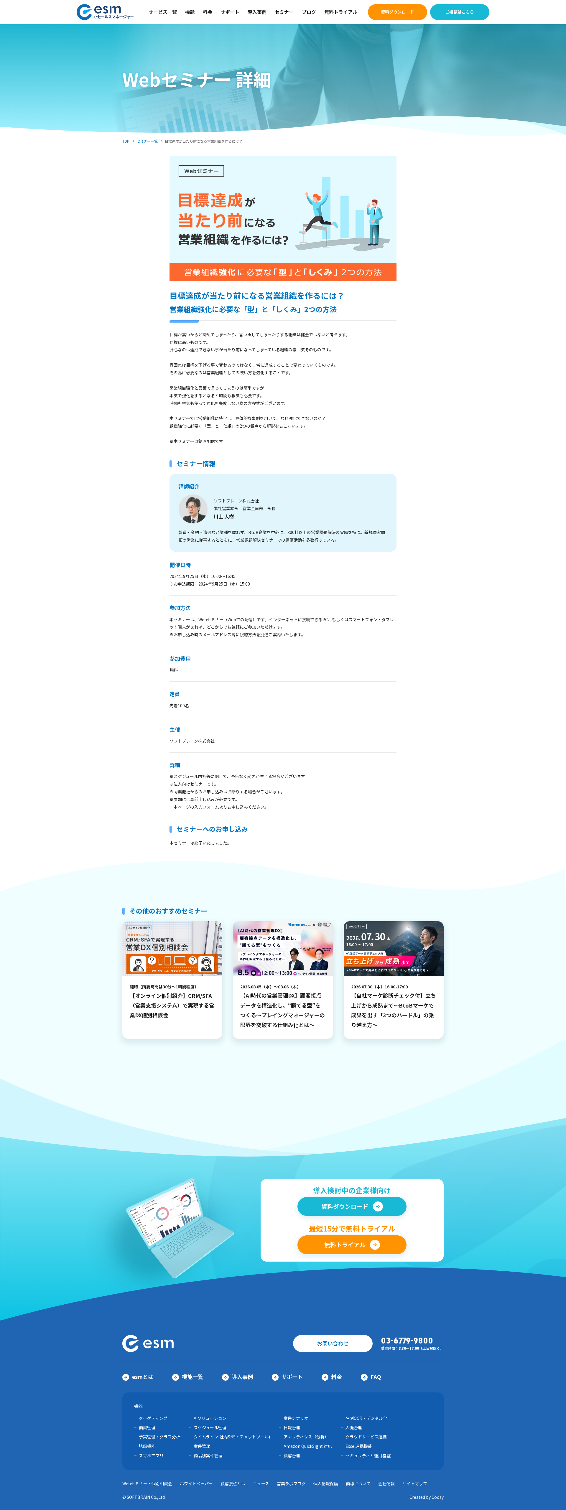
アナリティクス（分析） (306, 1437)
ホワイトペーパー (196, 1483)
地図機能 (147, 1446)
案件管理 (202, 1446)
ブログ (309, 11)
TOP (125, 141)
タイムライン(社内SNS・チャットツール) (232, 1437)
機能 (190, 11)
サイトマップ (414, 1483)
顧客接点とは (233, 1483)
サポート (230, 11)
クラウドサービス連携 (366, 1437)
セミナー (284, 11)
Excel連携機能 (358, 1446)
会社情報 (386, 1483)
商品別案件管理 (208, 1455)
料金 (207, 11)
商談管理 (147, 1427)
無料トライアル (340, 11)
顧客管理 (292, 1455)
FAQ (376, 1376)
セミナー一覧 (147, 141)
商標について (358, 1483)
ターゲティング (153, 1418)
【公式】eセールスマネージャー (105, 12)
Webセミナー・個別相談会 (147, 1483)
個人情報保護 (325, 1483)
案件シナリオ (296, 1418)
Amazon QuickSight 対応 (308, 1446)
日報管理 (292, 1427)
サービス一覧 (163, 11)
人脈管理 (353, 1427)
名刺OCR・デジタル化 (366, 1418)
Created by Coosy (426, 1497)
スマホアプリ (151, 1455)
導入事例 (257, 11)
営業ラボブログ (291, 1483)
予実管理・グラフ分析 (159, 1437)
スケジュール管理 (210, 1427)
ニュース (261, 1483)
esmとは (142, 1376)
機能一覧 (192, 1376)
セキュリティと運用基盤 (368, 1455)
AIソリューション (210, 1418)
